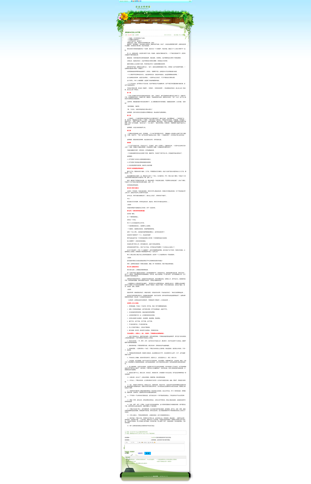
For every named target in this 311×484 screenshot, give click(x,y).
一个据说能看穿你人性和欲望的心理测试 (166, 459)
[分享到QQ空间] (135, 1)
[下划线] (149, 442)
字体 (127, 442)
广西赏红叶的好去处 (131, 461)
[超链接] (151, 442)
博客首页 (126, 1)
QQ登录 (154, 437)
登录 (190, 1)
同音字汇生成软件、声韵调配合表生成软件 (136, 463)
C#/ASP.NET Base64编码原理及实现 (138, 432)
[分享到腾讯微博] (131, 1)
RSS (156, 20)
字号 (133, 442)
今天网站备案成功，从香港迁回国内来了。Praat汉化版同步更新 (141, 459)
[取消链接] (153, 442)
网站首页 (121, 1)
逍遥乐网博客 (155, 476)
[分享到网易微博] (139, 1)
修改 (175, 34)
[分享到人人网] (137, 1)
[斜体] (147, 442)
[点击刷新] (141, 453)
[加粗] (145, 442)
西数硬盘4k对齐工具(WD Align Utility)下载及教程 (142, 433)
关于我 (146, 20)
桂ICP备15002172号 (164, 476)
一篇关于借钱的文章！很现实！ (164, 461)
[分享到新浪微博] (133, 1)
